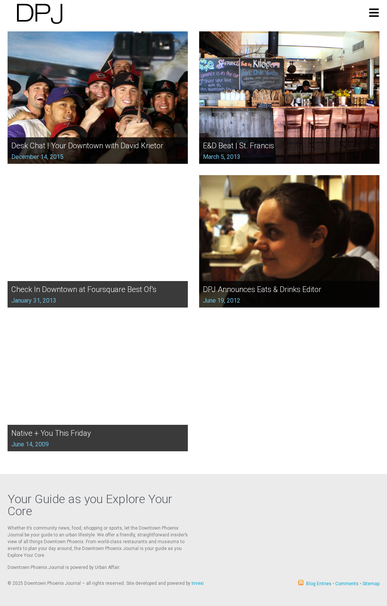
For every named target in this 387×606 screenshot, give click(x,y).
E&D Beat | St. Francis (238, 145)
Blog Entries (318, 583)
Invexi (198, 583)
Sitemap (370, 583)
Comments (347, 583)
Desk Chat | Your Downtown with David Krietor (87, 145)
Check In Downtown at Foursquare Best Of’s (83, 289)
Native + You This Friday (51, 433)
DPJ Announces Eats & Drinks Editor (262, 289)
